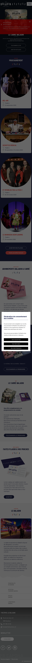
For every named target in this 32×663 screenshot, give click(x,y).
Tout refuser (16, 344)
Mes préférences (16, 348)
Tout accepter (16, 339)
